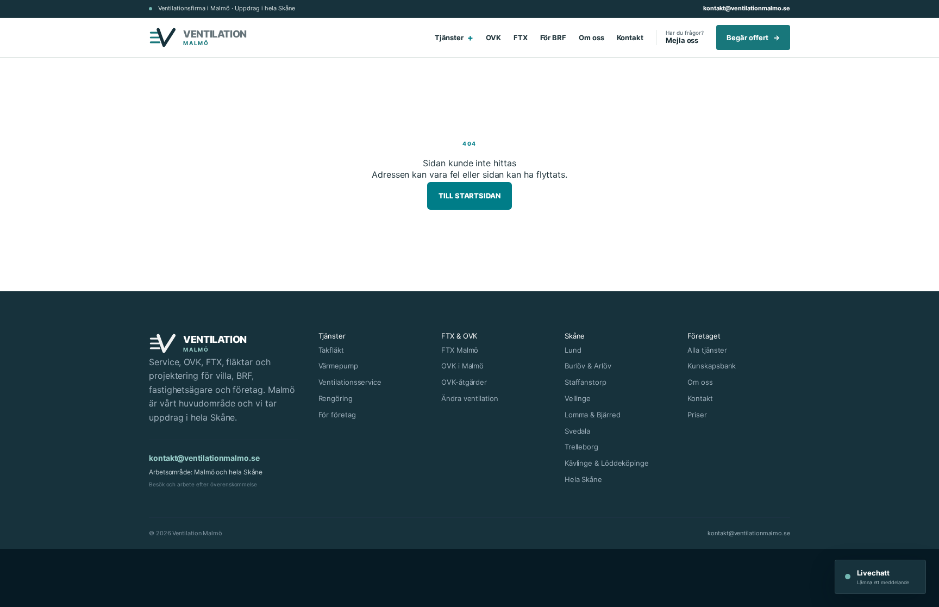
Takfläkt (331, 350)
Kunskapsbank (711, 365)
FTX (521, 37)
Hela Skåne (583, 479)
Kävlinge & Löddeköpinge (607, 463)
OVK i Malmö (462, 365)
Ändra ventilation (469, 398)
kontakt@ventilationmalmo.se (746, 8)
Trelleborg (581, 446)
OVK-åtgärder (464, 382)
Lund (573, 350)
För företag (337, 414)
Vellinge (578, 398)
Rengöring (335, 398)
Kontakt (630, 37)
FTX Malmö (459, 350)
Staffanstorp (585, 382)
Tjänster (454, 37)
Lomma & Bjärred (593, 414)
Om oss (591, 37)
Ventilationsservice (349, 382)
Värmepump (338, 365)
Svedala (577, 431)
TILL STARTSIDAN (469, 195)
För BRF (553, 37)
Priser (697, 414)
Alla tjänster (707, 350)
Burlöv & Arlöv (588, 365)
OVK (493, 37)
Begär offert (753, 37)
